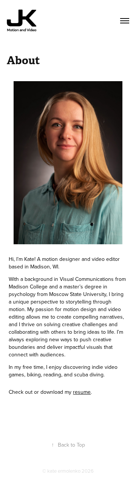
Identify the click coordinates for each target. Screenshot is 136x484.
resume (82, 392)
